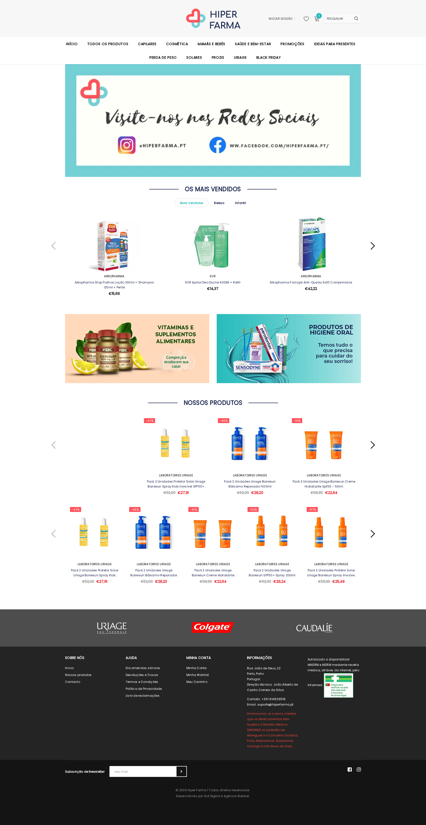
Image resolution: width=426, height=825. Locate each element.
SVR (213, 276)
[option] (114, 268)
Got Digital (212, 796)
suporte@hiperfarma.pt (275, 704)
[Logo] (213, 18)
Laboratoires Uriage (176, 475)
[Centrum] (213, 627)
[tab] (192, 202)
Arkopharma (114, 276)
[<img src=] (338, 685)
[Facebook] (350, 769)
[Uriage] (112, 628)
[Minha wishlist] (305, 18)
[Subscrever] (181, 771)
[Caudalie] (314, 628)
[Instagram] (359, 769)
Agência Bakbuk (236, 796)
